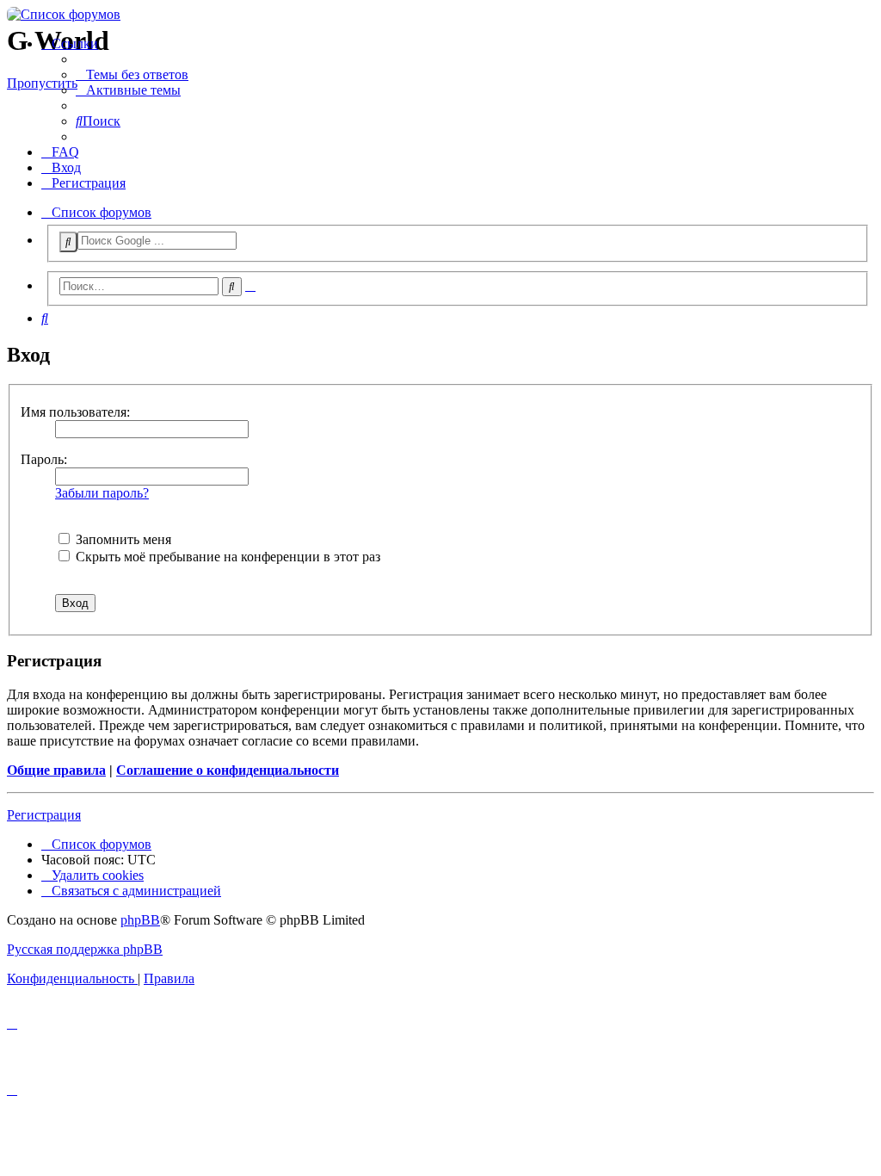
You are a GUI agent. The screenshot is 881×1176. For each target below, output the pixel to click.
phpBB (140, 920)
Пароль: (44, 459)
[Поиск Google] (68, 242)
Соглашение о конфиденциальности (227, 770)
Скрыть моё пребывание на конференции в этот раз (226, 556)
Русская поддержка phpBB (85, 949)
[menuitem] (132, 74)
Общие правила (56, 770)
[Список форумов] (440, 14)
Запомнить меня (121, 539)
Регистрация (44, 815)
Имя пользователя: (75, 412)
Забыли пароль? (102, 493)
